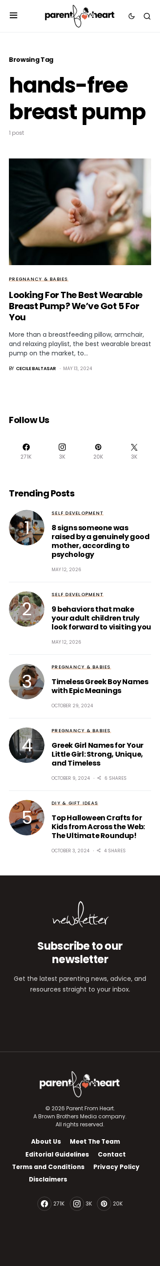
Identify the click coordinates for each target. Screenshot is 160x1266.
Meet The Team (95, 1141)
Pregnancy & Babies (38, 279)
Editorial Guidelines (57, 1154)
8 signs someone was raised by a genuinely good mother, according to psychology (101, 541)
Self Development (78, 513)
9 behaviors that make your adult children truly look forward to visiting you (101, 618)
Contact (112, 1154)
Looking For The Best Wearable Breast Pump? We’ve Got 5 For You (76, 306)
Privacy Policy (116, 1167)
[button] (13, 16)
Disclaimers (48, 1179)
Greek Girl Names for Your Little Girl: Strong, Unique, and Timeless (98, 754)
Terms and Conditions (48, 1167)
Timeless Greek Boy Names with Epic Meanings (100, 686)
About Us (46, 1141)
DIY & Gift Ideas (75, 803)
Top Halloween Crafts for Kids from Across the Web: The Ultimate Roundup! (98, 827)
